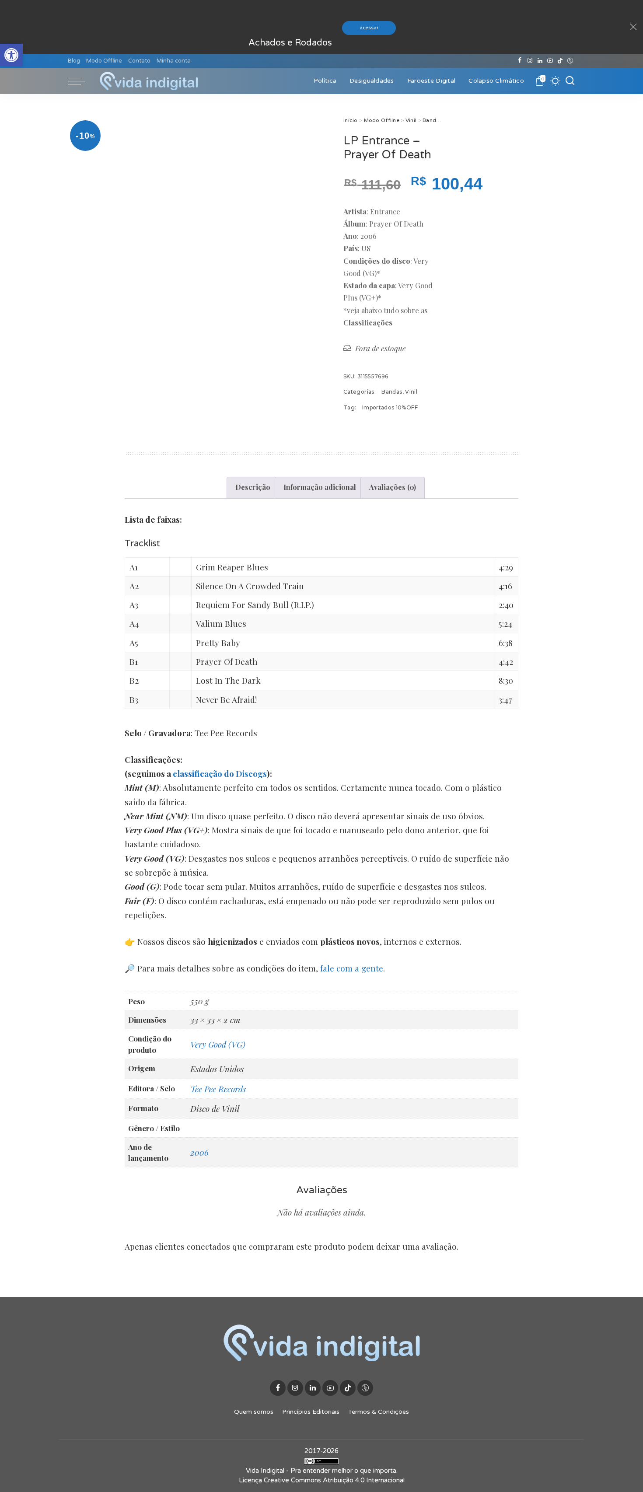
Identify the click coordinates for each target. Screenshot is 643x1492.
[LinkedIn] (540, 61)
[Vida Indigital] (148, 81)
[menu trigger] (81, 81)
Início (350, 120)
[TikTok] (560, 61)
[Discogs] (570, 61)
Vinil (410, 120)
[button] (11, 55)
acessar (369, 28)
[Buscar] (570, 81)
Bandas (432, 120)
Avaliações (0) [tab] (392, 487)
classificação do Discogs (220, 773)
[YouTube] (550, 61)
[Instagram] (530, 61)
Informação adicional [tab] (319, 487)
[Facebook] (520, 61)
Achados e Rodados (290, 43)
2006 (199, 1152)
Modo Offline (381, 120)
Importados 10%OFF (390, 407)
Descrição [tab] (252, 487)
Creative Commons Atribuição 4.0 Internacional (334, 1480)
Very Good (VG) (217, 1044)
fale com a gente (351, 968)
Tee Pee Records (218, 1088)
